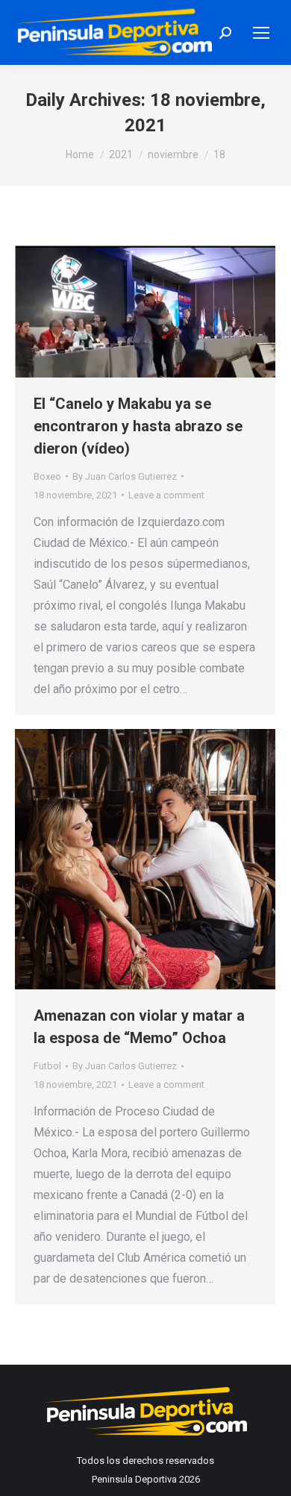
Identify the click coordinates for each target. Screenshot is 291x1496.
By (124, 476)
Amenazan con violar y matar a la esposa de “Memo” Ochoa (139, 1027)
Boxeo (47, 476)
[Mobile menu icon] (261, 33)
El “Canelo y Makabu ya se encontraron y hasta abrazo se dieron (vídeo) (138, 426)
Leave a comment (166, 495)
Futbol (47, 1065)
